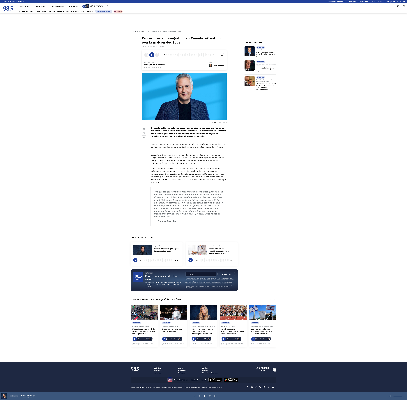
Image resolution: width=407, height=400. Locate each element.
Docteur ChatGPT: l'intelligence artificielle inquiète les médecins (219, 251)
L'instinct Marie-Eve (97, 7)
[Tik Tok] (391, 2)
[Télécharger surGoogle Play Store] (231, 380)
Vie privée (148, 387)
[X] (401, 2)
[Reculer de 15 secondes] (146, 55)
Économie (182, 370)
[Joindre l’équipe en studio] (107, 6)
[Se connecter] (404, 6)
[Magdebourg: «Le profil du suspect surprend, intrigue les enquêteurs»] (144, 312)
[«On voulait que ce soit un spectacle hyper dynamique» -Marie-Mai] (203, 312)
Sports (180, 368)
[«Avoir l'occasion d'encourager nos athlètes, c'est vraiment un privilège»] (233, 312)
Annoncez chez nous (215, 387)
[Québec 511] (274, 372)
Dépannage (156, 387)
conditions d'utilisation (223, 286)
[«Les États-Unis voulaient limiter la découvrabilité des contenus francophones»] (250, 81)
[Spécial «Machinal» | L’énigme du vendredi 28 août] (142, 250)
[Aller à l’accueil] (8, 8)
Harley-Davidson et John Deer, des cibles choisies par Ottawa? (265, 54)
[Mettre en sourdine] (390, 396)
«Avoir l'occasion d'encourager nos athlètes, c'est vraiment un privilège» (233, 331)
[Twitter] (144, 133)
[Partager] (222, 55)
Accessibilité (178, 387)
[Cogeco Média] (262, 370)
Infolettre (206, 368)
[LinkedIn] (397, 2)
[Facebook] (384, 2)
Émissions (158, 368)
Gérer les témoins (167, 387)
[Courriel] (144, 138)
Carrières (204, 387)
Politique (181, 373)
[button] (194, 396)
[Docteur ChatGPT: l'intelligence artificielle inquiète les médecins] (197, 250)
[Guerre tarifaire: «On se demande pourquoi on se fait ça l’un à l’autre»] (250, 65)
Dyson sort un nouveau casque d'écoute (172, 330)
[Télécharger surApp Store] (215, 380)
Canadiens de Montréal (103, 11)
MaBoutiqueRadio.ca (209, 373)
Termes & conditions (137, 387)
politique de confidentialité (202, 286)
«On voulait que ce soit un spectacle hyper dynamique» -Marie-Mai (203, 331)
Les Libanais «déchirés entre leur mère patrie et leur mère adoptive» (261, 331)
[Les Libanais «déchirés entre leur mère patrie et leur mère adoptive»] (262, 312)
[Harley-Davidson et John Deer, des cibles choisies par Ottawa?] (250, 51)
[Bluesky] (394, 2)
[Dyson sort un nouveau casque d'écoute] (173, 312)
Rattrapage (158, 370)
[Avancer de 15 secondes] (157, 55)
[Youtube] (404, 2)
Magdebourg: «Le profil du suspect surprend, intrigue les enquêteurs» (143, 331)
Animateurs (158, 373)
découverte (118, 11)
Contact (205, 370)
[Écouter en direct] (84, 6)
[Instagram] (388, 2)
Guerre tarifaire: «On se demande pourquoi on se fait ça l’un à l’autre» (265, 70)
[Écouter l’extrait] (151, 54)
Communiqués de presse (192, 387)
